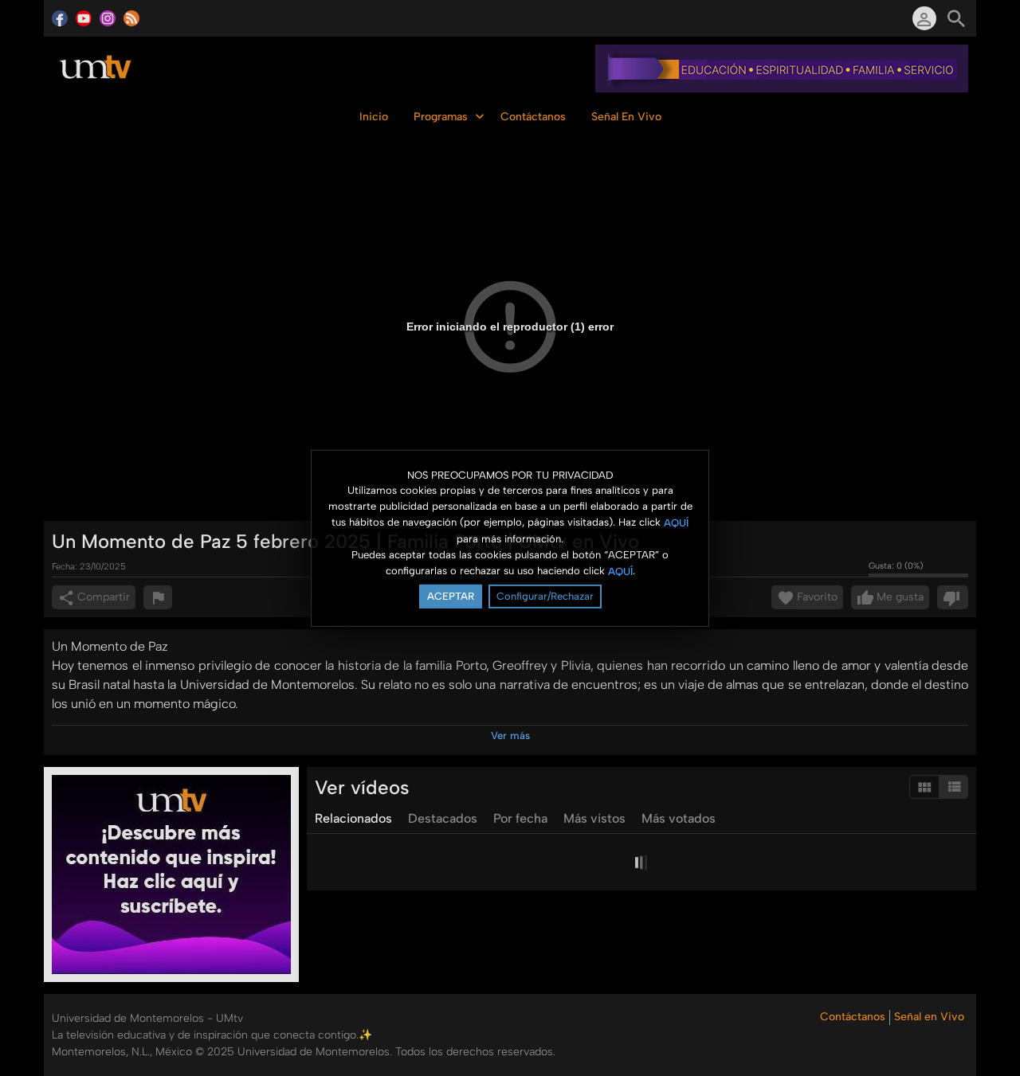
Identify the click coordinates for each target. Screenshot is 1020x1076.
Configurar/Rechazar (545, 596)
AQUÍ (676, 523)
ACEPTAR (450, 596)
